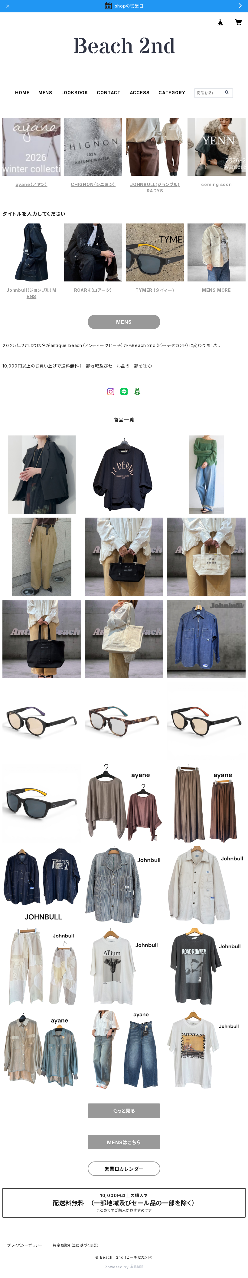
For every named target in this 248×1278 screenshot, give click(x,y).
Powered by (117, 1267)
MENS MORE (216, 290)
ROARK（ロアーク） (93, 290)
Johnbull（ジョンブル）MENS (31, 293)
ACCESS (140, 92)
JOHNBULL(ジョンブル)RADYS (155, 187)
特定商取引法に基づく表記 (75, 1245)
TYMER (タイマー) (154, 290)
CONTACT (109, 92)
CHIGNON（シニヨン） (93, 184)
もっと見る (124, 1111)
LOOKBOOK (74, 92)
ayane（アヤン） (31, 184)
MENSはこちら (124, 1142)
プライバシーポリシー (25, 1245)
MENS (45, 92)
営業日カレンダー (124, 1169)
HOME (22, 92)
